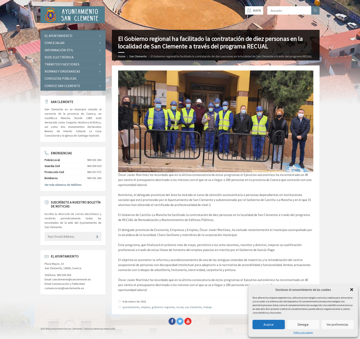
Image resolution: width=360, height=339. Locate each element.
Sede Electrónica (59, 57)
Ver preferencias (337, 324)
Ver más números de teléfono (63, 185)
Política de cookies (303, 332)
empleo (145, 307)
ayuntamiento (130, 307)
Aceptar (269, 324)
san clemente (193, 307)
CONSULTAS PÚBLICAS (60, 78)
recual (179, 307)
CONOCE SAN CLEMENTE (62, 86)
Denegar (303, 324)
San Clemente (138, 56)
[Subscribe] (97, 237)
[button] (352, 290)
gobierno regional (163, 307)
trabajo (207, 307)
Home (121, 56)
